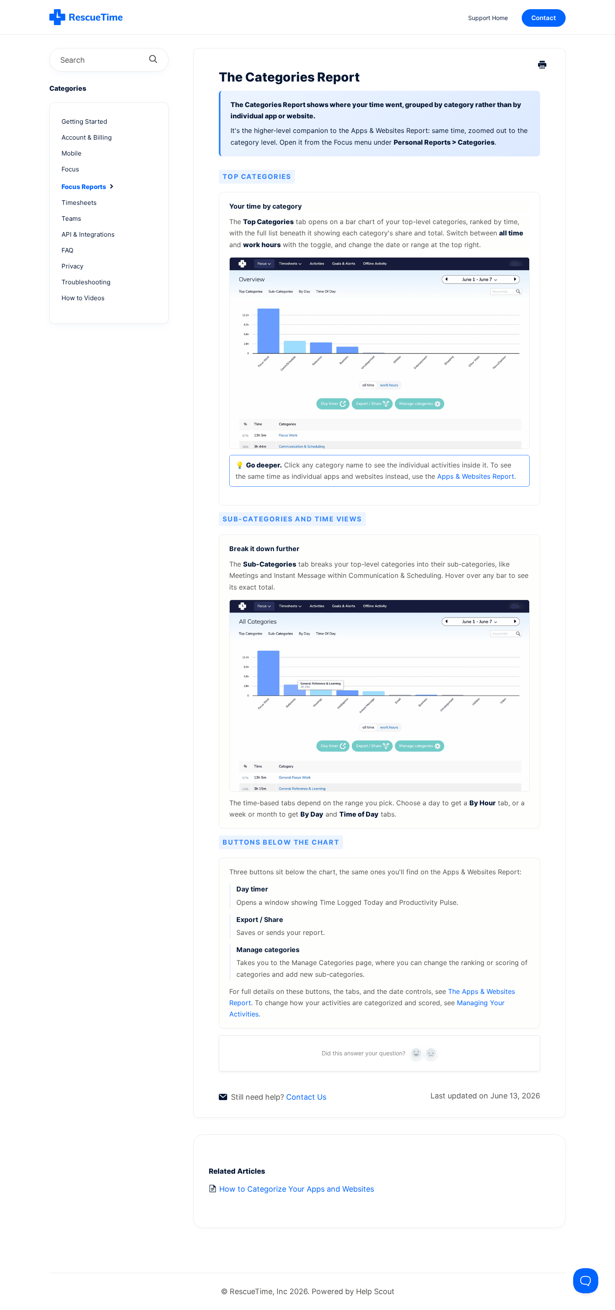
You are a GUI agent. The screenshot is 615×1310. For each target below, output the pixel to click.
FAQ (67, 250)
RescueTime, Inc (258, 1291)
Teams (71, 218)
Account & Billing (87, 137)
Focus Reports (85, 187)
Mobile (72, 153)
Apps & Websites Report (475, 476)
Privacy (72, 266)
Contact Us (306, 1097)
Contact (543, 18)
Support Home (488, 17)
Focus (70, 169)
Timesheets (79, 203)
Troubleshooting (86, 282)
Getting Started (84, 121)
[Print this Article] (542, 66)
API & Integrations (88, 234)
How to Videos (83, 298)
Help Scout (375, 1291)
